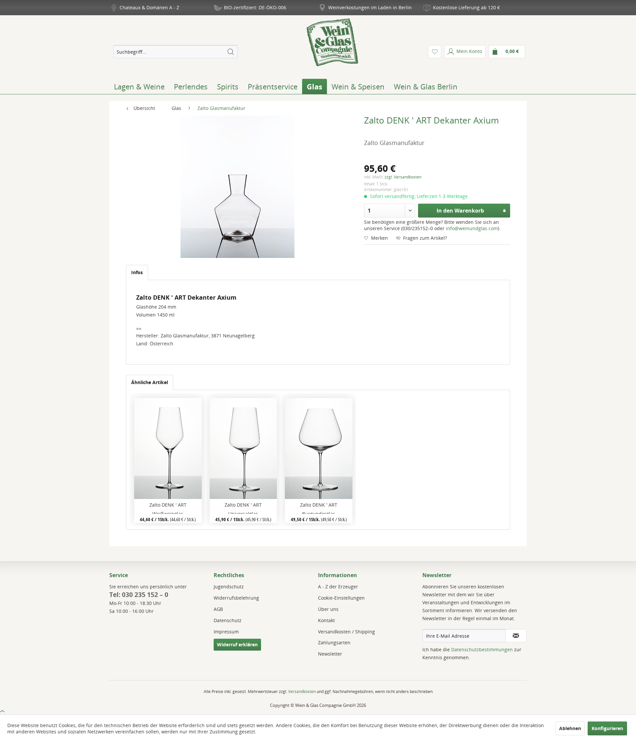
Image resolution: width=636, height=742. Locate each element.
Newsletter (330, 654)
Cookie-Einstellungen (341, 598)
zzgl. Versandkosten (403, 177)
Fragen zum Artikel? (424, 238)
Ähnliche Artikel (149, 382)
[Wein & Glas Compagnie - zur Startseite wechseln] (332, 42)
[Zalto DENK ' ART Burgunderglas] (318, 448)
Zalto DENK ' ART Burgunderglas (318, 508)
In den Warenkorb (460, 210)
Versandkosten (302, 691)
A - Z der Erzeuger (338, 586)
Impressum (226, 631)
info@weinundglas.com (472, 228)
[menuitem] (175, 51)
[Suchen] (231, 51)
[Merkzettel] (434, 51)
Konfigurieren (607, 728)
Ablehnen (570, 728)
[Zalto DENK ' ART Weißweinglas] (167, 448)
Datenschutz (227, 620)
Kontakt (326, 620)
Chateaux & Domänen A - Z (149, 7)
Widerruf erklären (237, 644)
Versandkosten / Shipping (346, 631)
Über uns (328, 609)
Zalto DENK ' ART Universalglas (243, 508)
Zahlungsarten (334, 642)
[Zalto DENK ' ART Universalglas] (243, 448)
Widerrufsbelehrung (236, 598)
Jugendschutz (229, 586)
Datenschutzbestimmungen (482, 649)
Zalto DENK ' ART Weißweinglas (167, 508)
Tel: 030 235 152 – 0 (138, 594)
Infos (137, 272)
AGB (218, 609)
